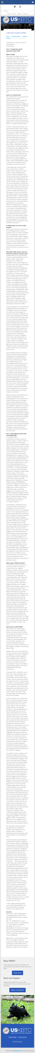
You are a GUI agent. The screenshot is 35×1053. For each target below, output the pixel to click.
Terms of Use (23, 1037)
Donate (19, 14)
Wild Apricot (17, 1051)
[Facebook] (15, 6)
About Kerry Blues (16, 36)
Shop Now (17, 973)
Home (9, 14)
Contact (25, 14)
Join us (14, 14)
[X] (20, 6)
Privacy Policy (12, 1037)
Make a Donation (17, 990)
